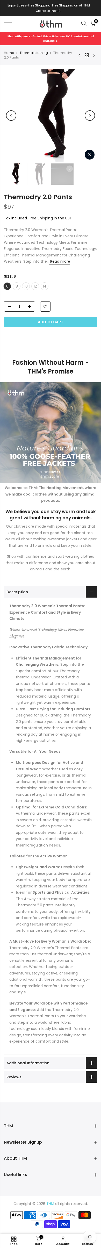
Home (9, 53)
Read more (59, 261)
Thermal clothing (34, 53)
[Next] (90, 115)
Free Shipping (41, 218)
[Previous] (11, 115)
